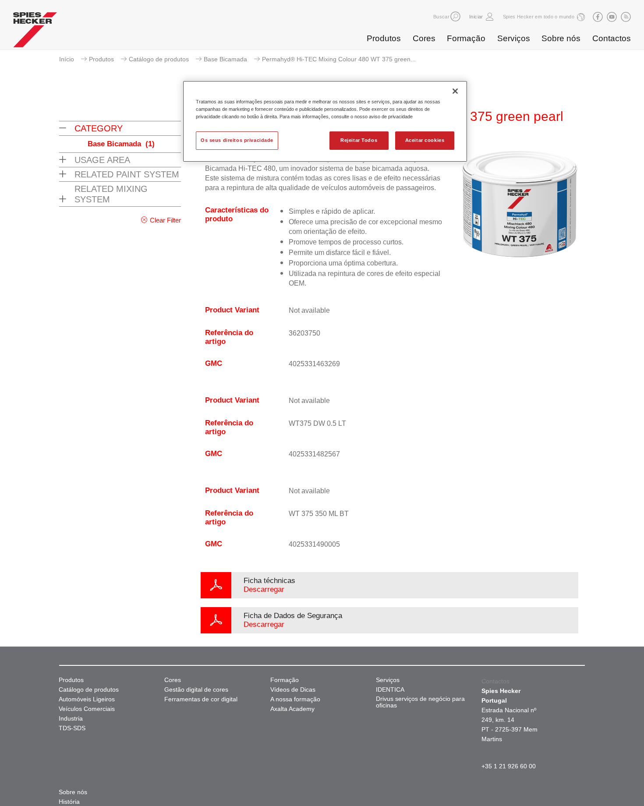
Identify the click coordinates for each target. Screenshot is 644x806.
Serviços (513, 38)
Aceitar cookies (425, 140)
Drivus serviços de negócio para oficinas (420, 702)
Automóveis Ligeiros (87, 699)
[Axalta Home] (35, 31)
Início (66, 59)
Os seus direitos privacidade (237, 140)
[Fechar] (455, 91)
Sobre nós (560, 38)
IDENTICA (390, 689)
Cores (424, 38)
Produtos (384, 38)
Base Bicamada (225, 59)
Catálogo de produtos (159, 59)
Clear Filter (165, 220)
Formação (466, 38)
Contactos (611, 38)
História (69, 802)
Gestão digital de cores (196, 689)
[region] (325, 121)
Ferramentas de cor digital (200, 699)
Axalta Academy (292, 709)
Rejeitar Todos (358, 140)
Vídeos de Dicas (292, 689)
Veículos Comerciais (87, 709)
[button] (455, 16)
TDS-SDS (72, 728)
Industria (71, 718)
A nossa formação (295, 699)
